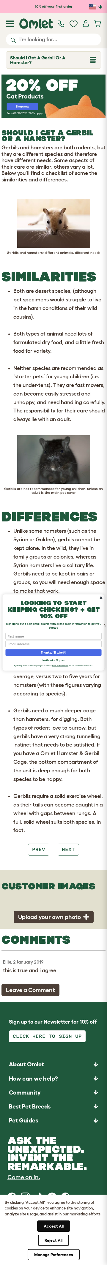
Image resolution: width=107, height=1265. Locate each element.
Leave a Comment (30, 990)
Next (68, 849)
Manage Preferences (53, 1254)
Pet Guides (23, 1120)
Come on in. (23, 1177)
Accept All (54, 1226)
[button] (53, 1121)
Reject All (53, 1240)
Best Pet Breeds (30, 1106)
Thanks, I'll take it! (53, 652)
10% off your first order (54, 6)
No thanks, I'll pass (53, 660)
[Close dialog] (101, 597)
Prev (38, 849)
